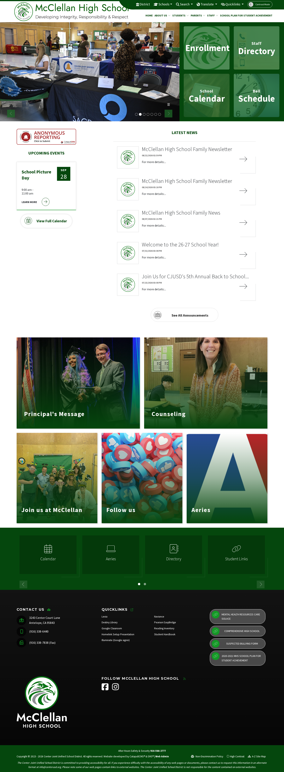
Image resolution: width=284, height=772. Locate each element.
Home (148, 15)
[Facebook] (105, 688)
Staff (211, 15)
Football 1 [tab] (160, 114)
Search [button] (185, 4)
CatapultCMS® (137, 756)
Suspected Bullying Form (242, 643)
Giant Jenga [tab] (156, 114)
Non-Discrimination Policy (209, 756)
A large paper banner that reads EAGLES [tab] (136, 114)
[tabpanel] (89, 71)
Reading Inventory (164, 628)
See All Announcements (190, 315)
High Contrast (237, 756)
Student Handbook (164, 634)
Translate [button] (207, 4)
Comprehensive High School (242, 631)
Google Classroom (112, 628)
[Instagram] (115, 688)
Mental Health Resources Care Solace (241, 616)
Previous (11, 113)
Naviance (159, 616)
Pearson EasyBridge (165, 622)
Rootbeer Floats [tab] (148, 114)
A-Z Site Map (258, 756)
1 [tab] (139, 584)
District (144, 4)
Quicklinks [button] (233, 4)
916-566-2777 (158, 750)
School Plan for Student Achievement (243, 15)
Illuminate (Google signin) (116, 640)
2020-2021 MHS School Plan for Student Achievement (241, 658)
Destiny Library (109, 622)
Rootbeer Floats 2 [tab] (152, 114)
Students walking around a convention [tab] (144, 114)
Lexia (104, 616)
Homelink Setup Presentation (118, 634)
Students (178, 15)
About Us (161, 15)
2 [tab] (145, 584)
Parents (196, 15)
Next (168, 113)
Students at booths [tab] (140, 114)
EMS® (151, 756)
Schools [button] (163, 4)
